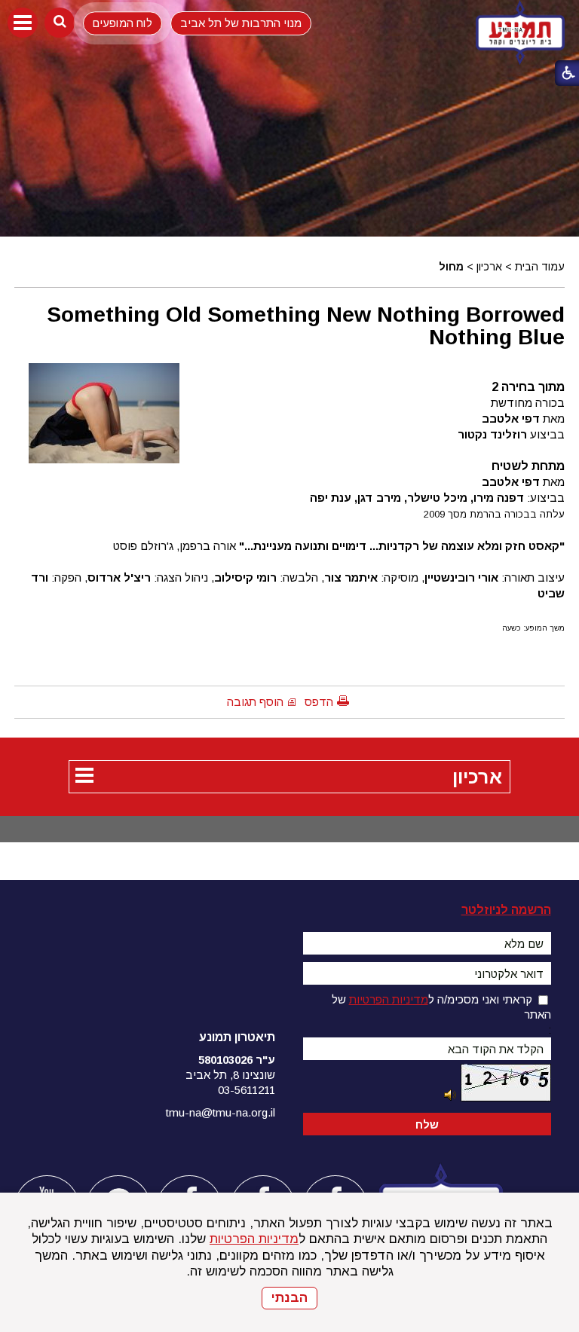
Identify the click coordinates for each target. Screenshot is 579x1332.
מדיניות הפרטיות (254, 1239)
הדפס (319, 701)
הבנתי (289, 1298)
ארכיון (489, 267)
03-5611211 (246, 1089)
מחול (451, 267)
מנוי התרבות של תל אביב (241, 23)
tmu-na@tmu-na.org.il (220, 1112)
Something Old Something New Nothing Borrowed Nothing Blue (306, 325)
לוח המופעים (122, 23)
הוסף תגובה (255, 701)
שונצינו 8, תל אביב (230, 1074)
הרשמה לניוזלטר (506, 909)
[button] (23, 23)
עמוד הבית (540, 267)
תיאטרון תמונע (237, 1037)
